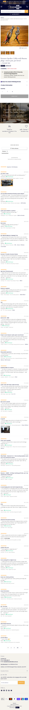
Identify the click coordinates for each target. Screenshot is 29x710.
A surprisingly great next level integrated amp (12, 487)
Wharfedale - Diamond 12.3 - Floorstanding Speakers (11, 465)
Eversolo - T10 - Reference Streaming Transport (10, 263)
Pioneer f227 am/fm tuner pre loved (7, 583)
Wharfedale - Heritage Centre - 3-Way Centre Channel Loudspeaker (13, 446)
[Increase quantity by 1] (12, 91)
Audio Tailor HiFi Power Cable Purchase (10, 384)
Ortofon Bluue (4, 637)
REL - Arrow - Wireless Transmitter (7, 245)
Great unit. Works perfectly (7, 577)
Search (14, 703)
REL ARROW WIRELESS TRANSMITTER (9, 235)
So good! (3, 418)
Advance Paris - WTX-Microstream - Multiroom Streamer (11, 598)
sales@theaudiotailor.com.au (11, 661)
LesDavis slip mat (5, 547)
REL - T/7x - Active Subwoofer (6, 310)
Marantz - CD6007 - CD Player (6, 479)
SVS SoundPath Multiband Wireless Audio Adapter (12, 193)
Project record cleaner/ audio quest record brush (12, 335)
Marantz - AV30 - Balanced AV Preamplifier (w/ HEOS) (11, 539)
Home (2, 17)
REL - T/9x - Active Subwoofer (6, 616)
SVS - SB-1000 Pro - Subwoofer (6, 411)
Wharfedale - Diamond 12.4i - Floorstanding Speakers (11, 425)
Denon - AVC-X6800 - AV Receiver (7, 327)
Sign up (21, 682)
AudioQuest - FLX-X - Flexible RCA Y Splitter (9, 215)
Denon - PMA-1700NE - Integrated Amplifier (9, 496)
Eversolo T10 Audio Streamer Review (9, 254)
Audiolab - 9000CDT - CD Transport (7, 377)
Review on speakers (5, 288)
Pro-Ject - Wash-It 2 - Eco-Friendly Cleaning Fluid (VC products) (12, 344)
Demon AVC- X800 (5, 317)
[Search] (26, 11)
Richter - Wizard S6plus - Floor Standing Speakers (10, 294)
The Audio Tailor (6, 63)
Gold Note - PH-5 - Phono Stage (6, 527)
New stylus (3, 223)
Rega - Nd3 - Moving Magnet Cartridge (8, 227)
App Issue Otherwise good (7, 271)
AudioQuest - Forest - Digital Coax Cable (8, 569)
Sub (1, 302)
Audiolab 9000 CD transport (7, 367)
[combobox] (13, 11)
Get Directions (4, 664)
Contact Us (3, 658)
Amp (2, 504)
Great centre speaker (6, 440)
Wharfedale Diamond (6, 623)
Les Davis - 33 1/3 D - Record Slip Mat (8, 552)
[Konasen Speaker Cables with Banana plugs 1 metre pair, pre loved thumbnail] (3, 53)
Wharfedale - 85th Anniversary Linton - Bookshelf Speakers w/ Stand (13, 358)
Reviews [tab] (4, 151)
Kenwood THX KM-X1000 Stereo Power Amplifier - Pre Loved (12, 178)
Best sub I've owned (5, 401)
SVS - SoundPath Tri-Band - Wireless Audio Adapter (10, 203)
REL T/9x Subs (4, 606)
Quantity (3, 88)
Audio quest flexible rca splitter (8, 210)
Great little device (5, 591)
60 (17, 647)
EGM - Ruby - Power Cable (5, 394)
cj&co (17, 707)
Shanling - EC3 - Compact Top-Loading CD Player (10, 280)
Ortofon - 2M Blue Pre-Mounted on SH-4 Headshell (10, 642)
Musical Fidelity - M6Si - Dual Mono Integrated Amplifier (11, 512)
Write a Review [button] (15, 148)
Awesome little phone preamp (8, 519)
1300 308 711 (7, 660)
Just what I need (4, 173)
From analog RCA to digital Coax (8, 560)
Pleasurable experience (6, 352)
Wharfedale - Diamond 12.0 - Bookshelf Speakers (10, 630)
